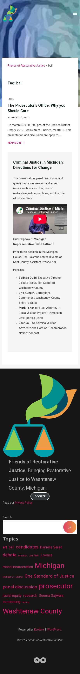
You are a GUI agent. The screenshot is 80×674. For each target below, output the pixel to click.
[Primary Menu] (75, 13)
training (25, 602)
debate (10, 555)
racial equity (12, 595)
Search (7, 517)
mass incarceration (18, 567)
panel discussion (20, 587)
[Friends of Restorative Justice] (10, 13)
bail (11, 547)
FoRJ (11, 99)
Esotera (38, 629)
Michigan (49, 565)
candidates (27, 547)
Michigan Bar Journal (13, 577)
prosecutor (56, 586)
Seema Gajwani (51, 595)
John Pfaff (34, 555)
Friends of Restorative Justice (26, 65)
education (22, 555)
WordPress (54, 629)
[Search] (69, 527)
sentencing (11, 602)
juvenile (46, 555)
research (30, 595)
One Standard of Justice (49, 576)
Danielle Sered (51, 547)
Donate (40, 496)
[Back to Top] (40, 660)
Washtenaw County (32, 611)
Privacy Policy (23, 502)
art (5, 547)
